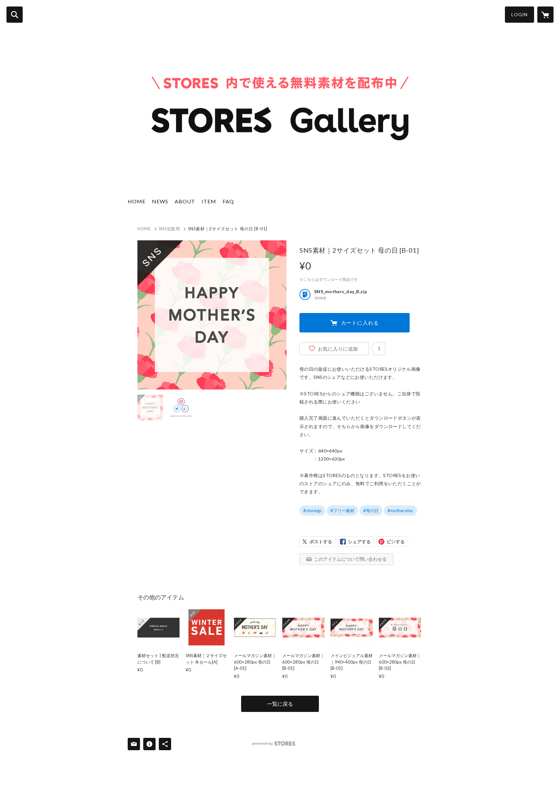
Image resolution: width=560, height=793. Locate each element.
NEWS (160, 201)
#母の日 (371, 510)
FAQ (228, 201)
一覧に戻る (280, 704)
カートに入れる (360, 322)
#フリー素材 (342, 510)
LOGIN (519, 14)
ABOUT (185, 201)
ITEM (209, 201)
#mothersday (400, 510)
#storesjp (312, 510)
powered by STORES (273, 743)
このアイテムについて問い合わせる (350, 559)
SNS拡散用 (169, 228)
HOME (137, 201)
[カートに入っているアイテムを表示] (545, 14)
